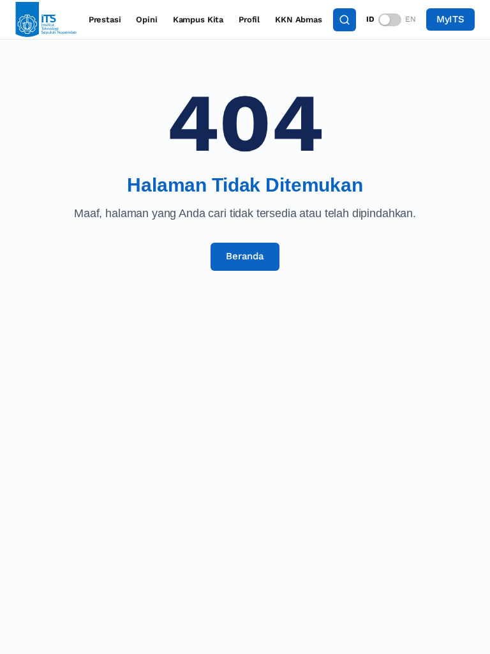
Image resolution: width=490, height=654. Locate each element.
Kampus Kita (198, 19)
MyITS (450, 19)
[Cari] (344, 19)
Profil (249, 19)
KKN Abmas (298, 19)
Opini (146, 19)
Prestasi (105, 19)
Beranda (245, 256)
